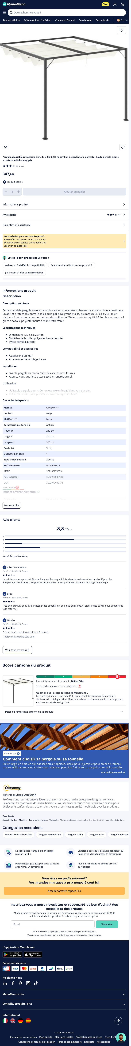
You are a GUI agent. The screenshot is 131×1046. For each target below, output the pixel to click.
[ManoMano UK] (12, 1020)
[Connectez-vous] (114, 4)
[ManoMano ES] (28, 1020)
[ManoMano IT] (5, 1020)
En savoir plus (95, 935)
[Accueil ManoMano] (51, 4)
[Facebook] (12, 983)
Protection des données (89, 1036)
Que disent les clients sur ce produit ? (71, 265)
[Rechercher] (11, 12)
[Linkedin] (5, 983)
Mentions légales (64, 1036)
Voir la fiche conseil (111, 772)
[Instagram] (28, 983)
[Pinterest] (20, 983)
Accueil (6, 820)
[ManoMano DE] (20, 1020)
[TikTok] (35, 983)
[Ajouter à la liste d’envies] (122, 147)
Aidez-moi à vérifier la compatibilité (24, 265)
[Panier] (122, 4)
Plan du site (45, 1036)
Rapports (89, 1041)
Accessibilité (103, 1041)
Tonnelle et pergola (59, 820)
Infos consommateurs (70, 1041)
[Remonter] (118, 1021)
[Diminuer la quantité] (6, 192)
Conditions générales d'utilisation (36, 1041)
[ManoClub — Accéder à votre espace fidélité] (105, 4)
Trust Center (111, 1036)
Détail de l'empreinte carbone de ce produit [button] (29, 711)
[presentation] (121, 712)
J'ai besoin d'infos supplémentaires (24, 272)
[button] (15, 419)
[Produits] (4, 12)
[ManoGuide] (121, 1038)
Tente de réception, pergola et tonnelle (47, 820)
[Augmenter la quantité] (18, 192)
